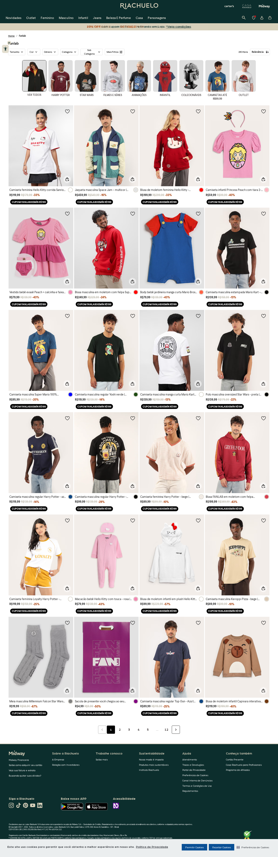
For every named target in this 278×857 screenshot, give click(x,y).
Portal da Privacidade (194, 769)
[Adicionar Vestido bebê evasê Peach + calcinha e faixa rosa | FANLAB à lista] (67, 213)
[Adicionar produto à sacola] (67, 179)
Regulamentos (190, 790)
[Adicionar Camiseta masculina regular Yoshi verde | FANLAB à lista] (133, 316)
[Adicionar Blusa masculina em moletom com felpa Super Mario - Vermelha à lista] (133, 213)
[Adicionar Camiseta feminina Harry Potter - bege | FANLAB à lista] (198, 418)
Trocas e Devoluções (193, 764)
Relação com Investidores (65, 764)
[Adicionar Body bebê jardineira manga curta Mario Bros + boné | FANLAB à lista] (198, 213)
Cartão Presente (234, 759)
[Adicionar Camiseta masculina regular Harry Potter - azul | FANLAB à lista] (67, 418)
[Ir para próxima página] (176, 730)
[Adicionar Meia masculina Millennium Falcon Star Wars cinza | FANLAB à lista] (67, 623)
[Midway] (264, 6)
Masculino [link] (66, 18)
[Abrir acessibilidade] (5, 49)
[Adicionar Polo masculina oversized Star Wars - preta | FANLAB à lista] (263, 316)
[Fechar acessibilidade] (9, 43)
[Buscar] (244, 18)
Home (11, 35)
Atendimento (189, 759)
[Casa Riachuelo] (247, 6)
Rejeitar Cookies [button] (221, 847)
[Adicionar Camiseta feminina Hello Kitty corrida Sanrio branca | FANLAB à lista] (67, 111)
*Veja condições (178, 26)
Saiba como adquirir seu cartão (25, 765)
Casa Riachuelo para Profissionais (244, 764)
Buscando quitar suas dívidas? (25, 775)
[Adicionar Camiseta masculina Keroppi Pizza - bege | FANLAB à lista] (263, 520)
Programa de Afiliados (238, 769)
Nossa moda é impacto (151, 759)
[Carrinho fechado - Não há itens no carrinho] (270, 18)
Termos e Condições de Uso (197, 785)
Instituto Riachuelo (149, 769)
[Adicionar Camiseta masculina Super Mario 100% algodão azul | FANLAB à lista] (67, 316)
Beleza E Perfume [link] (118, 18)
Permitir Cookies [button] (194, 847)
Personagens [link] (157, 18)
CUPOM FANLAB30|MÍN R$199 (29, 202)
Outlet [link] (31, 18)
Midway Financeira (19, 759)
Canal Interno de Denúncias (197, 780)
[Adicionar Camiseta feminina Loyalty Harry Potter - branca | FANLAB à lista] (67, 520)
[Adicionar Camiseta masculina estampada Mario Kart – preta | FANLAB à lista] (263, 213)
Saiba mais (102, 759)
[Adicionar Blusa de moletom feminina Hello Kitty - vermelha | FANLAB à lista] (198, 111)
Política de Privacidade (152, 846)
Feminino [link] (47, 18)
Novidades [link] (13, 18)
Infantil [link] (83, 18)
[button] (253, 847)
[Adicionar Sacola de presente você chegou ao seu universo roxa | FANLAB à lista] (133, 623)
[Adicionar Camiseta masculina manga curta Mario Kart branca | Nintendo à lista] (198, 316)
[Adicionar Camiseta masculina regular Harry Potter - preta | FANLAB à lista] (133, 418)
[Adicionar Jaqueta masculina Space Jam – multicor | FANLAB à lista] (133, 111)
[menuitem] (13, 18)
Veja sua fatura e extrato (22, 770)
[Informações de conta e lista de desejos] (262, 18)
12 (166, 729)
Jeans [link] (97, 18)
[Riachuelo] (139, 6)
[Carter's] (229, 6)
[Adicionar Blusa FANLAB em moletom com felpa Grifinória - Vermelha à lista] (263, 418)
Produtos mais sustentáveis (154, 764)
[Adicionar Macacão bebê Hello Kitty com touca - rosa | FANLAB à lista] (133, 520)
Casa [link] (139, 18)
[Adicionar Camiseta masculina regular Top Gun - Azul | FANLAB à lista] (198, 623)
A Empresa (58, 759)
